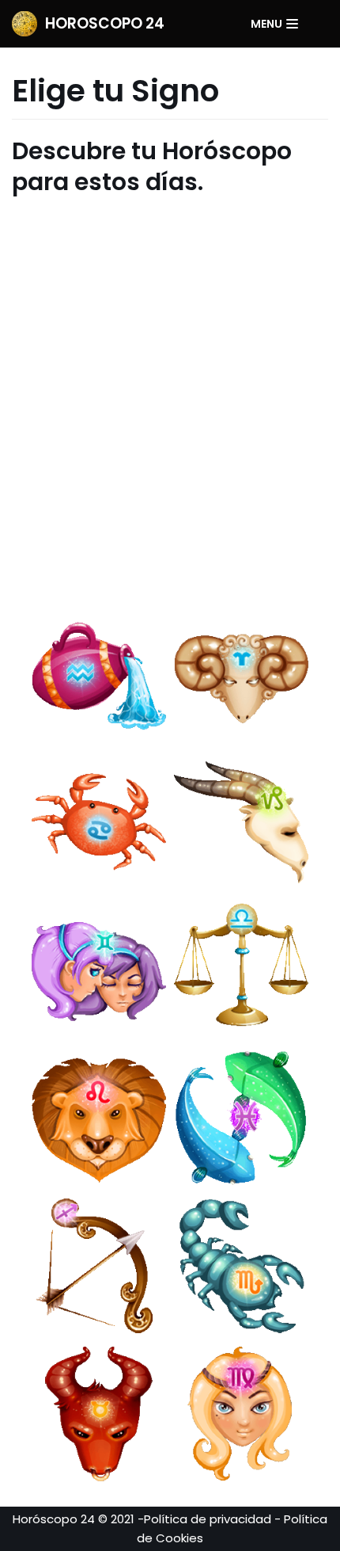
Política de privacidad (207, 1519)
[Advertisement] (170, 397)
